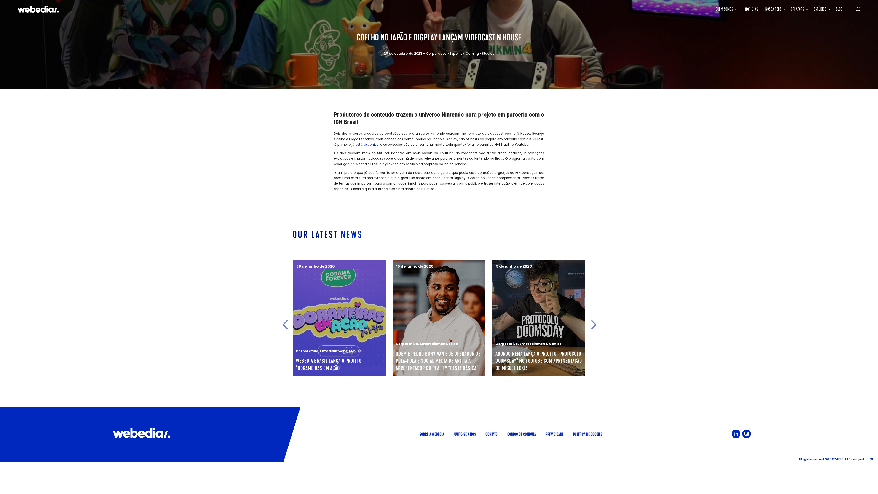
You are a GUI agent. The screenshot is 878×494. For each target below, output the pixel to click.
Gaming (472, 53)
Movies (355, 351)
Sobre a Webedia (432, 434)
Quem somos (724, 9)
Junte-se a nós (465, 434)
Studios (488, 53)
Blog (839, 9)
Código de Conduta (521, 434)
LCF (871, 459)
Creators (797, 9)
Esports (456, 53)
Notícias (751, 9)
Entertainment (333, 351)
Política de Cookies (587, 434)
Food (453, 343)
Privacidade (555, 434)
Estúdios (820, 9)
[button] (285, 325)
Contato (491, 434)
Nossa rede (773, 9)
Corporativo (436, 53)
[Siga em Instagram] (746, 434)
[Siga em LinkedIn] (736, 434)
